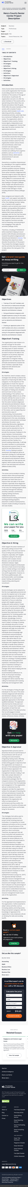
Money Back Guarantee (7, 1182)
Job (21, 36)
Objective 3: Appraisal (11, 75)
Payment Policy (14, 1179)
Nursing (8, 450)
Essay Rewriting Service (18, 1121)
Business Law (6, 969)
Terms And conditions (16, 272)
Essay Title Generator (17, 1139)
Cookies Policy (5, 1180)
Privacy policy (23, 272)
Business (8, 8)
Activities (7, 66)
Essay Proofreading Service (19, 1125)
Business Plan (6, 972)
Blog (3, 1112)
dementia (16, 153)
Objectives (7, 59)
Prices (3, 1118)
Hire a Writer (14, 536)
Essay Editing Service (18, 1116)
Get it (21, 270)
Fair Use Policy (5, 1179)
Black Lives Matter (7, 1075)
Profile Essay (12, 28)
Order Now (14, 943)
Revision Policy (13, 1180)
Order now (14, 1016)
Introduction (8, 56)
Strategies (7, 64)
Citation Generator (19, 1156)
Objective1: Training (10, 61)
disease (20, 238)
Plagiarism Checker (19, 1143)
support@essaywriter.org (9, 1164)
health (7, 198)
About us (4, 1109)
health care (20, 111)
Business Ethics (6, 967)
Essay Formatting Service (19, 1130)
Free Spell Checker (19, 1153)
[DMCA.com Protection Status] (5, 1102)
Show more (5, 1078)
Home (4, 8)
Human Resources (16, 8)
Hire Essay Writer (18, 1112)
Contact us (5, 1115)
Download (8, 41)
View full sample (14, 1055)
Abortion (4, 1068)
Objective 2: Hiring (10, 68)
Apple (3, 964)
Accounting (5, 961)
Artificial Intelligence (8, 1071)
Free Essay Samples (19, 1109)
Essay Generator (18, 1145)
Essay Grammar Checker (18, 1149)
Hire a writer (14, 740)
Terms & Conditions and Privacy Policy (11, 1177)
